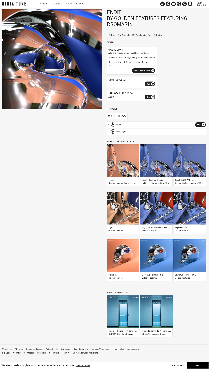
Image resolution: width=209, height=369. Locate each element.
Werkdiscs (41, 353)
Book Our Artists (80, 349)
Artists (43, 4)
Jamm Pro (66, 353)
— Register (200, 5)
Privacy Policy (118, 349)
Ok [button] (197, 365)
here (110, 65)
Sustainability (133, 349)
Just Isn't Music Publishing (85, 353)
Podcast (49, 349)
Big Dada (6, 353)
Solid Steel (54, 353)
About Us (19, 349)
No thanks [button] (178, 365)
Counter (17, 353)
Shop (69, 4)
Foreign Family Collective (151, 35)
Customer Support (34, 349)
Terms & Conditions (100, 349)
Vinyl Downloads (63, 349)
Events (80, 4)
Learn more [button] (83, 365)
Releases (57, 4)
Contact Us (7, 349)
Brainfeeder (28, 353)
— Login (198, 3)
